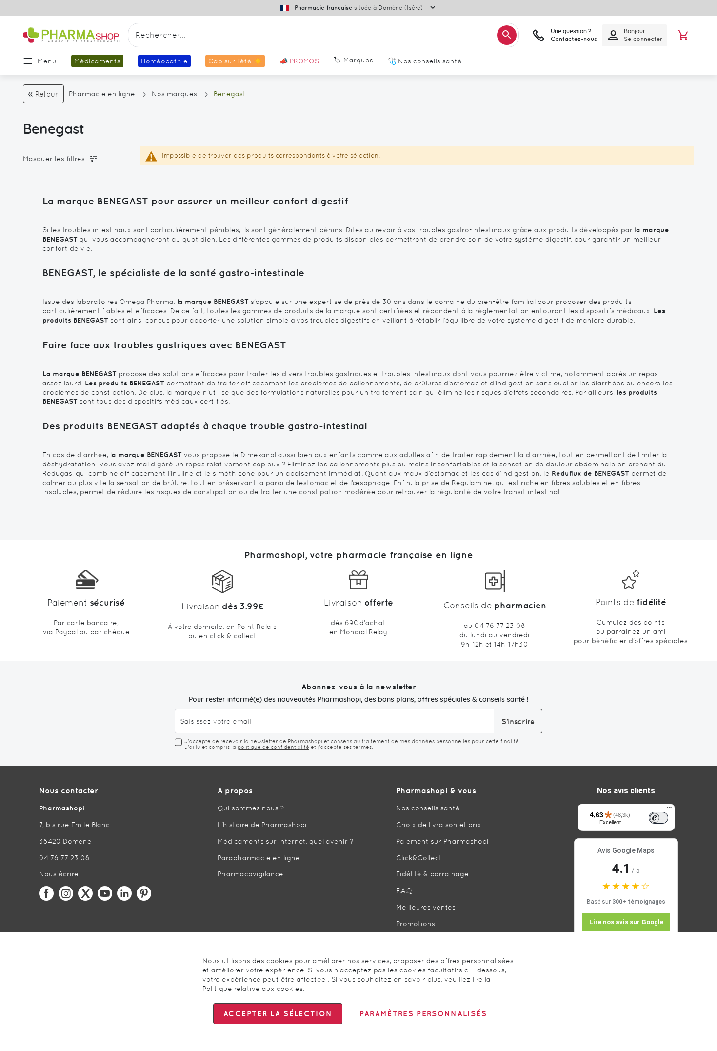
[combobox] (323, 35)
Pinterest (144, 893)
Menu (47, 61)
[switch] (658, 818)
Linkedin (124, 893)
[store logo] (71, 35)
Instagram (66, 893)
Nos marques (174, 94)
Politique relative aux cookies (252, 988)
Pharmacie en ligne (102, 94)
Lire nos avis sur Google (626, 922)
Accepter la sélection (277, 1014)
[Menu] (669, 809)
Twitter (85, 893)
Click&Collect (419, 858)
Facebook (46, 893)
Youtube (105, 893)
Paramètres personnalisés (422, 1014)
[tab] (74, 158)
